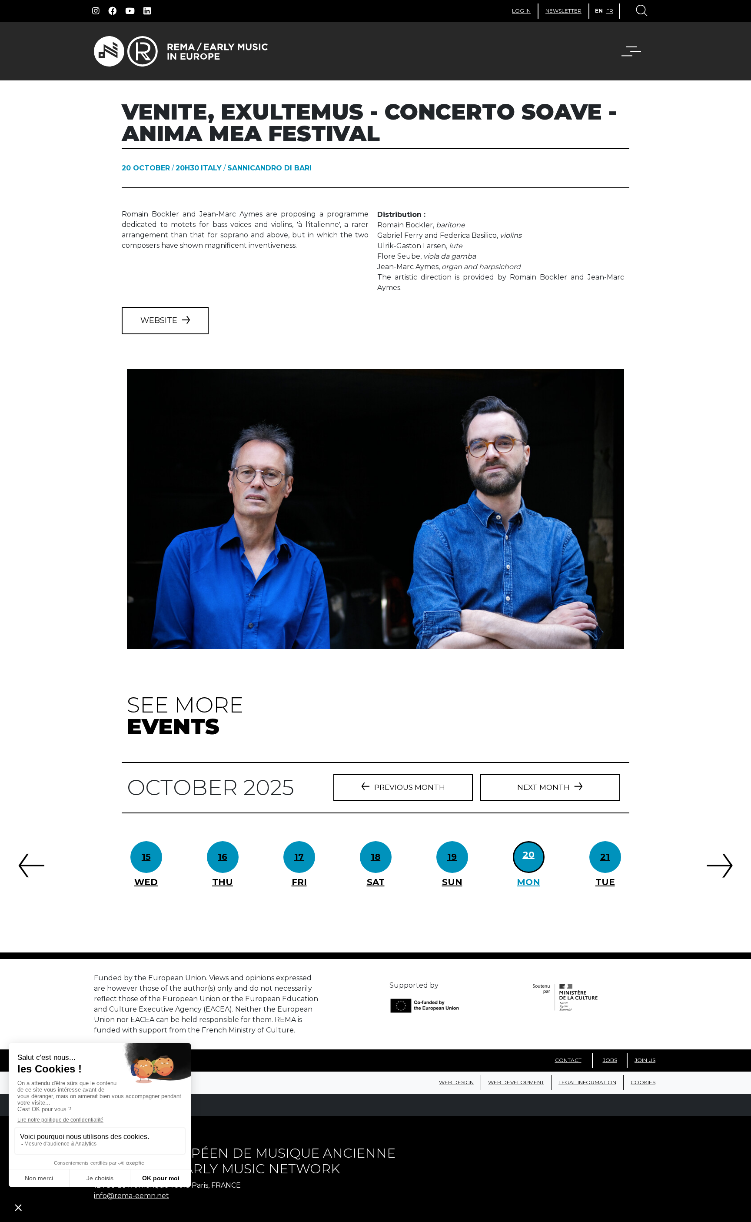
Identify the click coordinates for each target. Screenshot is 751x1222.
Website (158, 320)
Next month (543, 787)
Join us (645, 1060)
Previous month (409, 787)
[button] (636, 51)
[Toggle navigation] (641, 11)
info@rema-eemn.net (131, 1196)
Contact (568, 1060)
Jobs (610, 1060)
